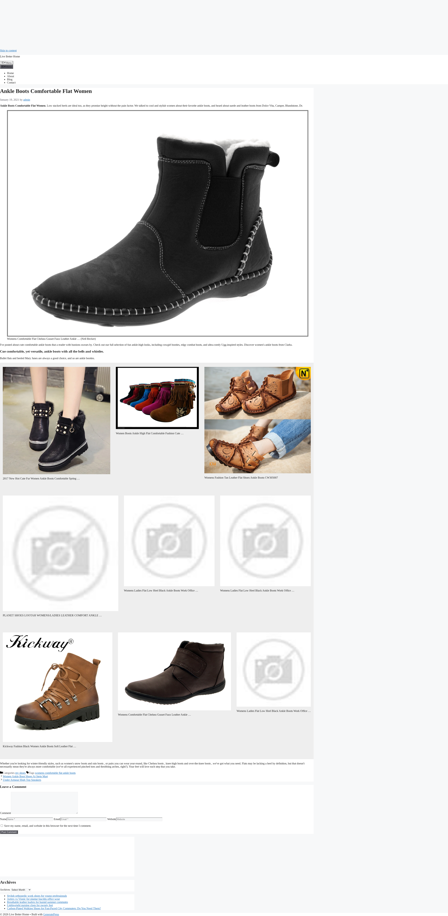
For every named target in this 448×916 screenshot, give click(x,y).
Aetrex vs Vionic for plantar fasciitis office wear (33, 898)
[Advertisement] (105, 24)
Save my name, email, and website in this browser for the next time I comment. (47, 825)
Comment (5, 812)
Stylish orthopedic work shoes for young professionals (37, 895)
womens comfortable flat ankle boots (55, 772)
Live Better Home (10, 56)
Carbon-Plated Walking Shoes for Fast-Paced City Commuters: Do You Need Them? (54, 908)
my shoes (20, 772)
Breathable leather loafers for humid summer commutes (37, 902)
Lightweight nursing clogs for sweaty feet (30, 905)
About (10, 76)
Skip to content (8, 50)
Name (3, 819)
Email (57, 819)
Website (111, 819)
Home (10, 73)
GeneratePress (51, 914)
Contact (11, 82)
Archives (5, 889)
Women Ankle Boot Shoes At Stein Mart (25, 776)
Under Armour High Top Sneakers (22, 779)
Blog (9, 79)
